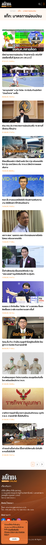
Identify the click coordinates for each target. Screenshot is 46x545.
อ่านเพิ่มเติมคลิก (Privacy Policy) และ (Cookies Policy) (14, 532)
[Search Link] (39, 4)
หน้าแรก (13, 11)
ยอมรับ (14, 539)
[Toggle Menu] (43, 4)
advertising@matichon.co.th (16, 507)
